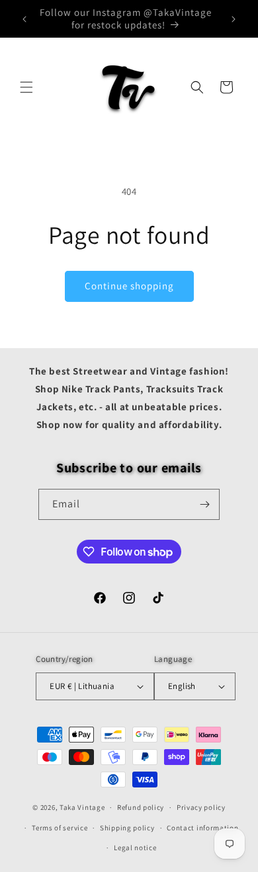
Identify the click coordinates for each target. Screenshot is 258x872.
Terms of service (59, 827)
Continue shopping (129, 285)
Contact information (202, 827)
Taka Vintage (82, 807)
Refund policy (140, 807)
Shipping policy (127, 827)
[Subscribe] (204, 504)
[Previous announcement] (24, 19)
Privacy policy (201, 807)
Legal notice (135, 847)
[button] (26, 87)
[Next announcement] (233, 19)
